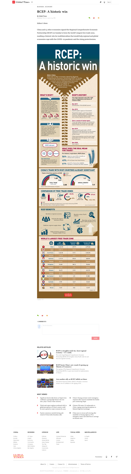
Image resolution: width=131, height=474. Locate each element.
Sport (86, 440)
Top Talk (44, 444)
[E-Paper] (101, 2)
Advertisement (72, 464)
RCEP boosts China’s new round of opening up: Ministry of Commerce (72, 366)
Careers (52, 464)
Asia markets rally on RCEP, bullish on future (71, 379)
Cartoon (44, 450)
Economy (30, 440)
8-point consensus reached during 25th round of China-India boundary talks (51, 414)
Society (15, 438)
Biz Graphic (31, 448)
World (86, 438)
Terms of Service (86, 464)
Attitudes (58, 438)
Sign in (109, 2)
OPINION (45, 432)
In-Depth (87, 436)
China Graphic (17, 448)
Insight (29, 438)
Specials (72, 442)
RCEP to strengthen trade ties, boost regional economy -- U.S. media (71, 352)
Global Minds (45, 440)
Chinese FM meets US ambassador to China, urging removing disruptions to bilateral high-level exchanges (84, 407)
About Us (43, 464)
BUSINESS (40, 7)
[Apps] (103, 2)
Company (30, 444)
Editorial (44, 436)
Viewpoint (44, 446)
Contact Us (61, 464)
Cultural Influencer (61, 436)
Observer (44, 438)
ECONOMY (48, 7)
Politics (15, 436)
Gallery (72, 440)
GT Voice (30, 436)
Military (15, 442)
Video (71, 436)
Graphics (72, 438)
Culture (58, 440)
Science (15, 444)
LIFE (57, 432)
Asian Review (45, 442)
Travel (57, 444)
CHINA (15, 432)
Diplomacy (16, 440)
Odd (14, 446)
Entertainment (60, 442)
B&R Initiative (31, 446)
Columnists (45, 448)
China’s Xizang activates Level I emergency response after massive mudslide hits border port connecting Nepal (86, 399)
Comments (31, 442)
